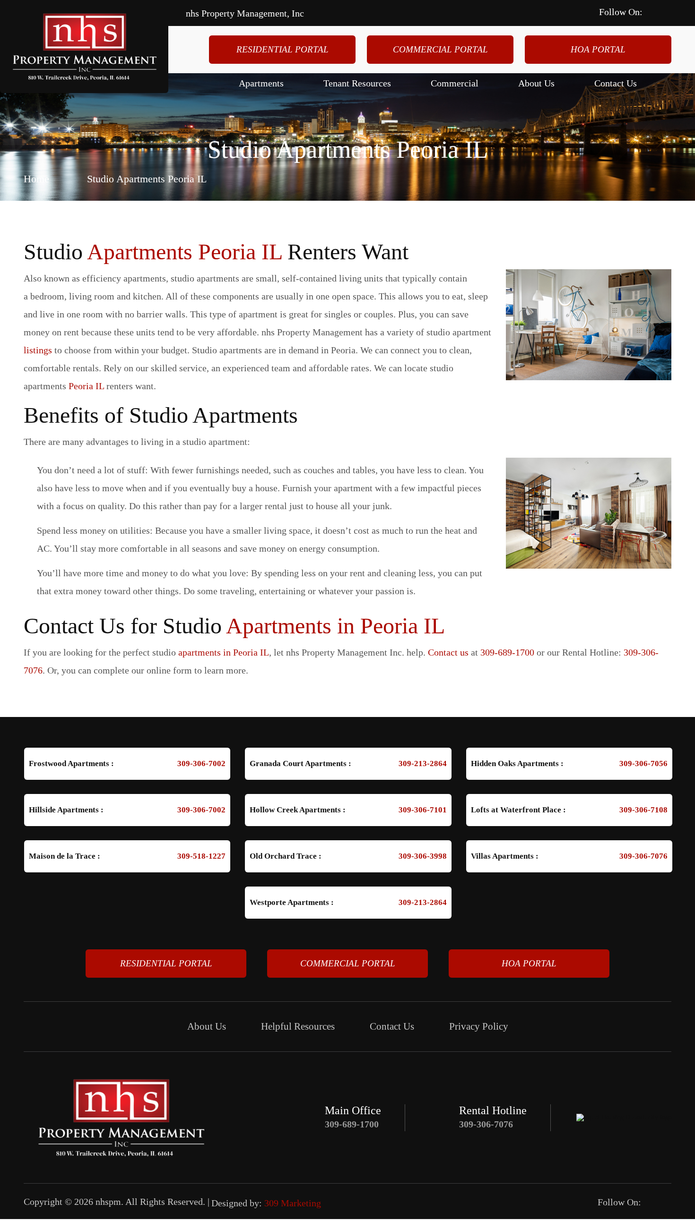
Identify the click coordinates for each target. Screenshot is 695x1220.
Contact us (448, 652)
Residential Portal (282, 49)
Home (36, 178)
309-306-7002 (201, 763)
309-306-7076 (643, 856)
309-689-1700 (507, 652)
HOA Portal (598, 49)
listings (38, 350)
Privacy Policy (478, 1026)
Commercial (454, 83)
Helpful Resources (298, 1026)
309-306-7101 (423, 809)
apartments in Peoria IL (223, 652)
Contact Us (615, 83)
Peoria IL (86, 386)
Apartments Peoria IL (184, 251)
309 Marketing (292, 1203)
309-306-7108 (643, 809)
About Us (536, 83)
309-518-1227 (201, 856)
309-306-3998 (423, 856)
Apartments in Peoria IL (335, 625)
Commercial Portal (440, 49)
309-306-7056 (643, 763)
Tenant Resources (357, 83)
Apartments (261, 83)
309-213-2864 (423, 763)
